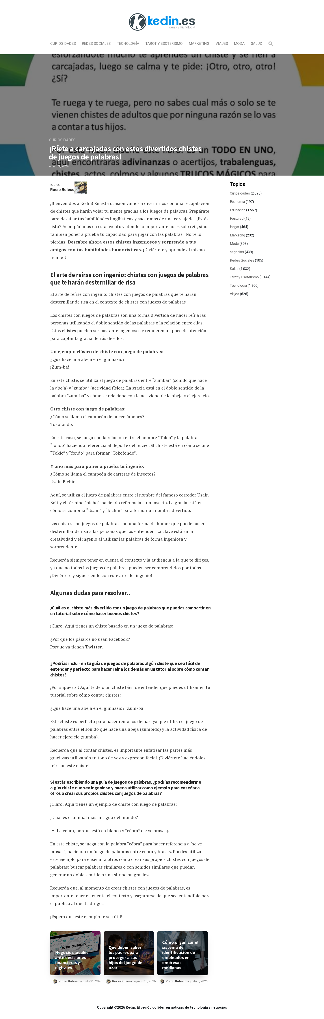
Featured (237, 218)
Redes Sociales (96, 43)
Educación (237, 210)
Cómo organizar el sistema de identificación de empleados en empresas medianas (180, 955)
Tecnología (128, 43)
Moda (239, 43)
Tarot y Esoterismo (164, 43)
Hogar (234, 227)
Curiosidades (63, 43)
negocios (237, 252)
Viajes (222, 43)
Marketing (199, 43)
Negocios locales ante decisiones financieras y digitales (71, 960)
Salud (256, 43)
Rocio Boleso (62, 190)
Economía (237, 201)
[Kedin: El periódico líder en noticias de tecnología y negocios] (162, 34)
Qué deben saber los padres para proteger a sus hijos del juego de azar (125, 957)
